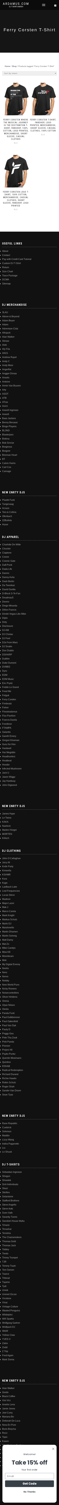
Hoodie (6, 764)
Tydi (4, 1286)
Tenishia (6, 1233)
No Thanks (29, 1491)
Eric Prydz (7, 683)
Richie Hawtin (9, 1078)
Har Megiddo (8, 752)
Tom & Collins (9, 512)
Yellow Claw (8, 1335)
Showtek (6, 1180)
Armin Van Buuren (11, 385)
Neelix (5, 968)
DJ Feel (6, 638)
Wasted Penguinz (11, 1310)
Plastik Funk (8, 500)
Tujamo (6, 1282)
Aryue (5, 524)
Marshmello (8, 927)
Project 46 (7, 1050)
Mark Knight (8, 915)
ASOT (5, 394)
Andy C (6, 361)
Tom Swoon (8, 1270)
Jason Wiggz (8, 777)
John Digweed (9, 785)
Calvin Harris (8, 463)
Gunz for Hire (9, 744)
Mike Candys (8, 948)
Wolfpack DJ (8, 1327)
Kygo (4, 883)
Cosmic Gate (8, 561)
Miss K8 (6, 952)
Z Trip (5, 1351)
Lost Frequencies (11, 891)
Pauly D (6, 1029)
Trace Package (9, 275)
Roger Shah (8, 1086)
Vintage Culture (10, 1306)
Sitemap (6, 283)
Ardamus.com (16, 4)
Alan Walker (8, 337)
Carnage (6, 471)
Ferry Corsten (9, 699)
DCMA (5, 279)
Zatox (5, 1343)
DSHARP (7, 654)
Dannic (5, 573)
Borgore (6, 451)
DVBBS (6, 667)
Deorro (5, 601)
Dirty (4, 622)
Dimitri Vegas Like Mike (14, 614)
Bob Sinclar (8, 443)
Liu (3, 1148)
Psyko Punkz (8, 1054)
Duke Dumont (9, 663)
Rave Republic (9, 1123)
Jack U (5, 773)
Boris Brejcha (9, 1429)
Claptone (6, 553)
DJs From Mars (10, 642)
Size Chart (7, 271)
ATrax (5, 402)
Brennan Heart (9, 455)
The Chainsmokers (11, 1237)
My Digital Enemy (11, 964)
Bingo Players (9, 426)
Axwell (5, 414)
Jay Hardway (8, 781)
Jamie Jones (8, 1408)
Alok (4, 345)
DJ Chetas (7, 634)
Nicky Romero (9, 988)
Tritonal (6, 1278)
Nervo (5, 976)
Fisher (5, 707)
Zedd (4, 1347)
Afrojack (6, 333)
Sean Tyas (7, 1094)
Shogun (6, 1176)
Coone (5, 557)
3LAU (5, 312)
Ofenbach (7, 516)
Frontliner (7, 724)
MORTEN (7, 834)
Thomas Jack (9, 1245)
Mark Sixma (8, 1359)
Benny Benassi (10, 422)
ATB (4, 398)
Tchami (5, 1225)
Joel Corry (7, 1412)
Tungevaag (8, 504)
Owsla (5, 1009)
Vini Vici (6, 1400)
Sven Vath (7, 1213)
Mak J (5, 907)
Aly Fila (6, 349)
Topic (5, 1437)
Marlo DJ (6, 923)
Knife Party (7, 866)
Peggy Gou (8, 1033)
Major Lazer (8, 903)
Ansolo (5, 377)
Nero (4, 972)
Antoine (6, 381)
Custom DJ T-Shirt (11, 263)
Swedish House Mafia (13, 1221)
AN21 (5, 353)
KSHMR (6, 874)
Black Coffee (8, 1396)
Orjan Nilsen (8, 1005)
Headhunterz (8, 756)
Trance (5, 1274)
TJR (4, 1262)
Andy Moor (7, 365)
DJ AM (5, 630)
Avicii (5, 406)
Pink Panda (8, 1041)
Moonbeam (8, 956)
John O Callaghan (11, 858)
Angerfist (6, 369)
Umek (5, 1290)
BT (3, 459)
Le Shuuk (7, 1152)
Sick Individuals (10, 1184)
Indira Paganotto (10, 1144)
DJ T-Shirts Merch (16, 7)
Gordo (5, 1392)
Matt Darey (7, 940)
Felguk (5, 695)
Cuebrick (6, 1127)
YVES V (6, 1339)
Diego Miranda (9, 605)
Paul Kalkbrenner (11, 1017)
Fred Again (7, 1355)
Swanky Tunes (9, 1217)
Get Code (30, 1484)
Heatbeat (6, 760)
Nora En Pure (9, 1425)
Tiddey (5, 1249)
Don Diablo (8, 650)
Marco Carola (9, 911)
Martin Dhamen (10, 931)
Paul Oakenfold (10, 1021)
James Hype (8, 813)
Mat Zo (5, 944)
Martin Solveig (9, 936)
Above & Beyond (10, 316)
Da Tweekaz (8, 585)
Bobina (5, 438)
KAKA (5, 822)
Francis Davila (9, 720)
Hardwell (6, 748)
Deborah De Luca (11, 1421)
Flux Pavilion (8, 716)
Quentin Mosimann (11, 1058)
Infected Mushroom (11, 768)
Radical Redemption (12, 1070)
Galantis (6, 732)
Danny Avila (8, 577)
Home (7, 66)
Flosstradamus (9, 711)
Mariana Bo (8, 1416)
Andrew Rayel (9, 357)
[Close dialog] (53, 1449)
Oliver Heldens (9, 997)
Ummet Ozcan (9, 1294)
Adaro (5, 324)
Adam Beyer (8, 320)
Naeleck (6, 826)
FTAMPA (6, 728)
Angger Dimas (9, 373)
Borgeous (7, 447)
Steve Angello (9, 1204)
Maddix (6, 1135)
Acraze (5, 508)
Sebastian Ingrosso (12, 1172)
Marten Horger (9, 830)
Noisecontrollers (10, 993)
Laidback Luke (9, 887)
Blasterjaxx (7, 434)
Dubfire (6, 658)
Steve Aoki (7, 1208)
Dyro (4, 671)
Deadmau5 (7, 597)
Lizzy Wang (8, 1139)
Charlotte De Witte (11, 544)
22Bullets (7, 520)
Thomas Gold (9, 1241)
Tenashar (7, 1229)
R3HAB (6, 1066)
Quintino (6, 1062)
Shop (14, 66)
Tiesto (5, 1253)
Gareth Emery (9, 736)
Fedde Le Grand (10, 687)
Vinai (4, 1302)
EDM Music (8, 679)
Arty (4, 390)
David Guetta (8, 589)
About (5, 251)
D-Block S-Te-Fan (11, 593)
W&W (5, 1331)
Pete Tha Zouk (9, 1037)
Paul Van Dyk (9, 1025)
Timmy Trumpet (10, 1257)
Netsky (5, 980)
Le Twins (6, 818)
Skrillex (6, 1192)
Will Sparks (8, 1319)
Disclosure (7, 626)
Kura (4, 879)
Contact (6, 255)
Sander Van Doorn (11, 1090)
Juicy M (6, 862)
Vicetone (6, 1298)
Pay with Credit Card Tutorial (16, 259)
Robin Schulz (9, 1082)
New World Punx (10, 984)
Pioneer (6, 1046)
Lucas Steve (8, 895)
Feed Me (6, 691)
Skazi (5, 1188)
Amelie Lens (8, 1404)
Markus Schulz (9, 919)
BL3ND (6, 430)
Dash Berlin (8, 581)
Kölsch (5, 838)
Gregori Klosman (10, 740)
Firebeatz (7, 703)
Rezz (4, 1433)
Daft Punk (7, 565)
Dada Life (7, 569)
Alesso (5, 341)
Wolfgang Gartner (11, 1323)
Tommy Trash (9, 1266)
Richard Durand (10, 1074)
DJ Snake (7, 646)
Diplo (5, 618)
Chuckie (6, 548)
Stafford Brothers (10, 1200)
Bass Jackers (9, 418)
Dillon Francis (9, 610)
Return (5, 267)
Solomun (6, 1131)
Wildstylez (7, 1314)
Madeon (6, 899)
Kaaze (5, 1441)
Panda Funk (8, 1013)
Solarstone (7, 1196)
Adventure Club (10, 328)
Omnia (5, 1001)
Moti (4, 960)
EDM (4, 675)
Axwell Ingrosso (10, 410)
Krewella (6, 870)
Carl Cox (6, 467)
